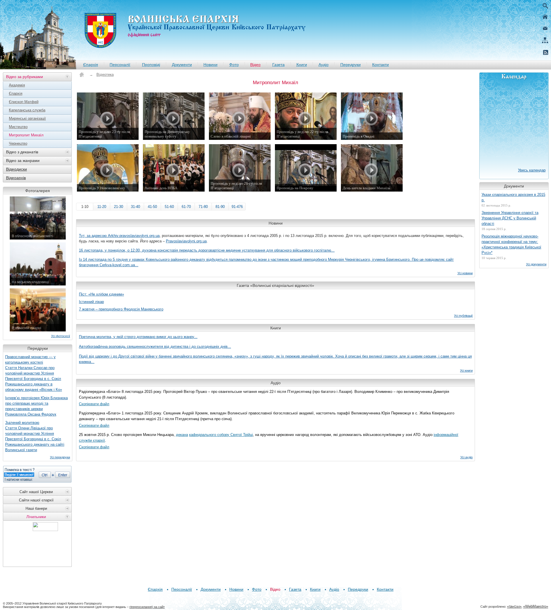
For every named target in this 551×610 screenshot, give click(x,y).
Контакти (380, 64)
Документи (182, 64)
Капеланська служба (27, 110)
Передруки (350, 64)
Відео (255, 64)
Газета (278, 64)
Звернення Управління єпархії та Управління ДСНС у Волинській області (510, 218)
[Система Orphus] (37, 474)
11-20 (101, 206)
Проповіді (151, 64)
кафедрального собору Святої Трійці (221, 435)
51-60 (169, 206)
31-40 (135, 206)
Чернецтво (18, 143)
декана (182, 435)
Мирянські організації (27, 118)
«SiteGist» (514, 606)
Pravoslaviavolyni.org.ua (186, 241)
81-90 (220, 206)
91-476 (237, 206)
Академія (17, 85)
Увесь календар (532, 170)
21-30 (118, 206)
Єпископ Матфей (23, 102)
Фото (234, 64)
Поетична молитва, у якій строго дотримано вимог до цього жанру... (138, 337)
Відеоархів (16, 177)
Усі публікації (463, 315)
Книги (301, 64)
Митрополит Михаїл (26, 135)
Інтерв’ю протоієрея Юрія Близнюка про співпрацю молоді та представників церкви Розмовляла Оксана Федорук (36, 406)
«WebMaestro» (535, 606)
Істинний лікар (91, 302)
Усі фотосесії (60, 336)
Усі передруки (60, 457)
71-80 (203, 206)
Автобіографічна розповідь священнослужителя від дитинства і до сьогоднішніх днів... (155, 346)
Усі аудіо (466, 457)
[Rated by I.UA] (45, 529)
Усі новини (465, 273)
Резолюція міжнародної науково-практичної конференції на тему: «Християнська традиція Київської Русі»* (511, 244)
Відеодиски (16, 169)
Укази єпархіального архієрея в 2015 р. (513, 197)
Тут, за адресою (93, 235)
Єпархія (90, 64)
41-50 (152, 206)
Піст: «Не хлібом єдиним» (101, 294)
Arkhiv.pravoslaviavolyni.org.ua (134, 235)
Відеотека (105, 74)
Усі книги (466, 370)
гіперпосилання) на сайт (147, 607)
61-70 (186, 206)
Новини (210, 64)
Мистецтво (18, 127)
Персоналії (120, 64)
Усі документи (536, 264)
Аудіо (324, 64)
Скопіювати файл (94, 404)
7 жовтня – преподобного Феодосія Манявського (121, 309)
